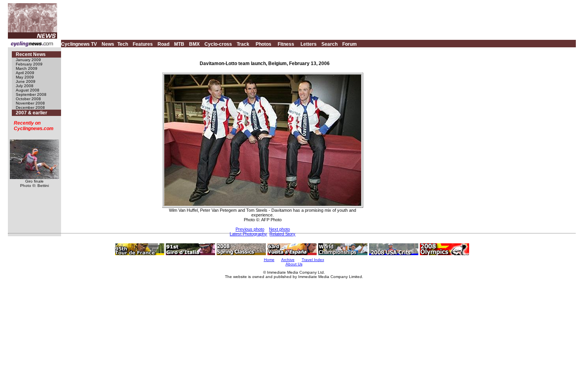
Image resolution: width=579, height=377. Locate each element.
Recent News (31, 54)
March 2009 (26, 68)
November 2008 (30, 103)
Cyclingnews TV (79, 44)
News (108, 44)
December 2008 (30, 107)
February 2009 (29, 64)
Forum (349, 44)
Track (243, 44)
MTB (179, 44)
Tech (122, 44)
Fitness (286, 44)
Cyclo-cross (218, 44)
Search (329, 44)
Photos (263, 44)
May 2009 (25, 77)
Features (143, 44)
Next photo (279, 229)
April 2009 (25, 73)
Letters (309, 44)
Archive (288, 260)
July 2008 (24, 86)
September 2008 (31, 94)
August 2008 (27, 90)
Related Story (282, 233)
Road (163, 44)
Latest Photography (248, 233)
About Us (294, 264)
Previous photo (250, 229)
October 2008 (28, 99)
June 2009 (25, 81)
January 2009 (28, 60)
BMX (194, 44)
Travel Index (313, 260)
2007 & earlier (31, 113)
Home (269, 260)
